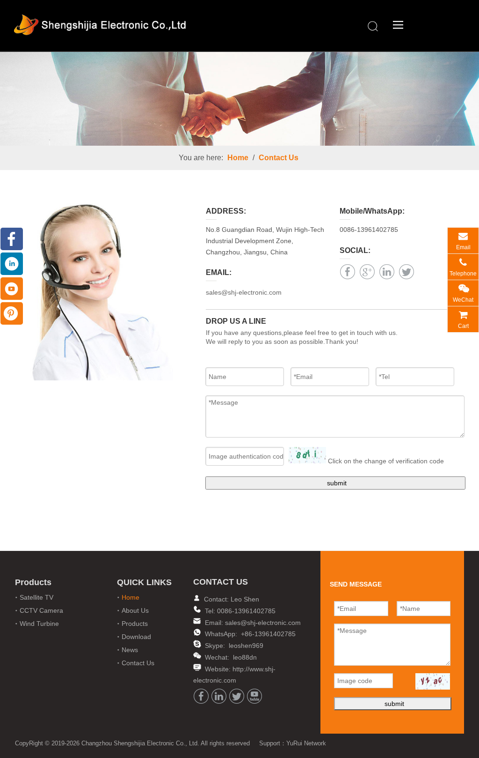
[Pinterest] (11, 313)
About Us (135, 610)
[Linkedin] (386, 271)
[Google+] (367, 271)
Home (237, 158)
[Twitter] (406, 271)
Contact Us (278, 158)
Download (136, 636)
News (130, 650)
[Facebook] (347, 271)
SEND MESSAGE (435, 749)
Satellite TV (36, 597)
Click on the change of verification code (386, 461)
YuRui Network (306, 743)
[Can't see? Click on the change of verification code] (307, 455)
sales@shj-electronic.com (244, 292)
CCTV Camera (41, 610)
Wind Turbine (39, 623)
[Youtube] (254, 696)
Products (135, 623)
